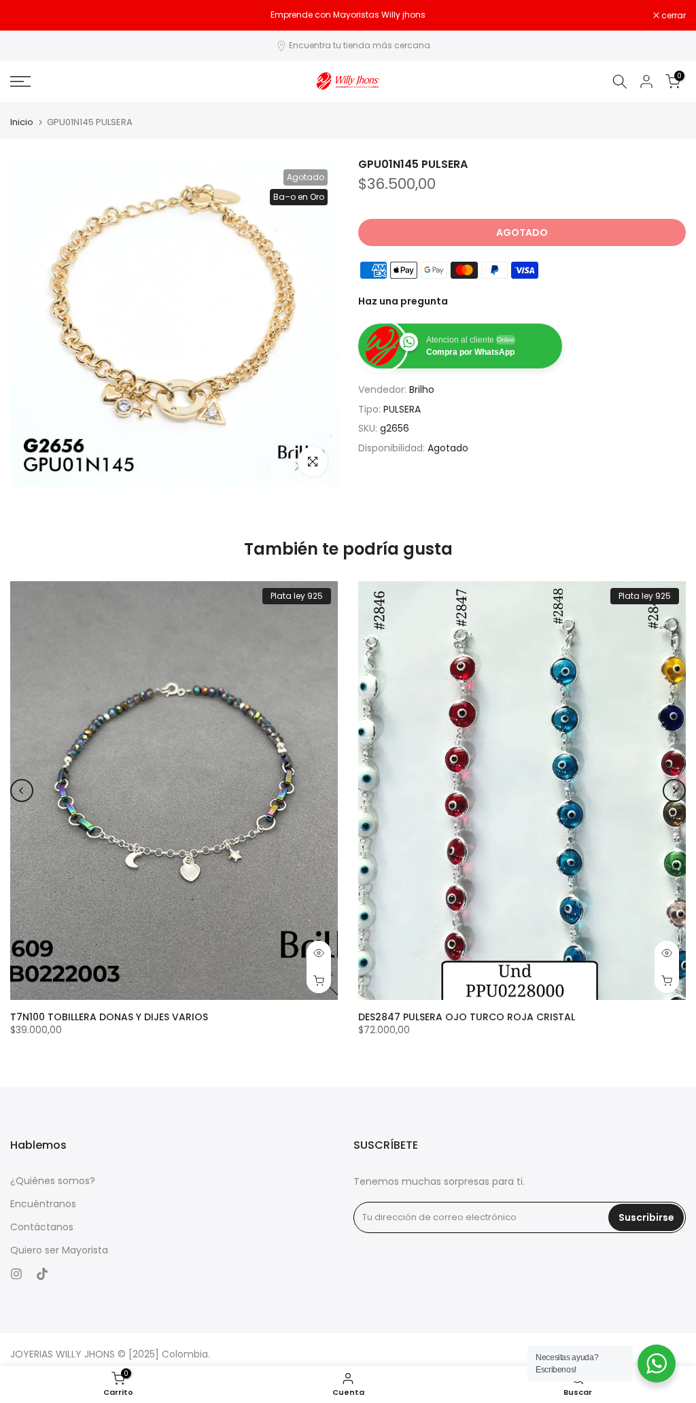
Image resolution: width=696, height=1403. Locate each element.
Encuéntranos (43, 1204)
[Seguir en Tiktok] (42, 1274)
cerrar (29, 16)
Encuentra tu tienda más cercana (359, 45)
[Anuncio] (348, 15)
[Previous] (21, 790)
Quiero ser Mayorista (59, 1250)
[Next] (674, 790)
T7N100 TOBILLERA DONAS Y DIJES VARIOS (109, 1017)
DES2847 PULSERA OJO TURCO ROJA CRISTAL (466, 1017)
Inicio (21, 122)
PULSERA (402, 409)
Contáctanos (41, 1227)
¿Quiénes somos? (52, 1181)
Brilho (421, 389)
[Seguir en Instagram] (16, 1274)
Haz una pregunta (403, 301)
